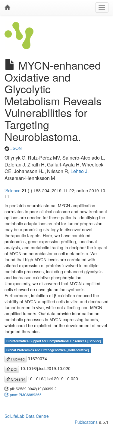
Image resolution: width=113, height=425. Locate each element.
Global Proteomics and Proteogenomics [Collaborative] (47, 350)
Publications (86, 422)
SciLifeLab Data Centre (27, 416)
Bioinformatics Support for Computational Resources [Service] (53, 341)
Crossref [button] (17, 379)
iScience (12, 190)
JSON (15, 148)
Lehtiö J (79, 171)
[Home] (7, 7)
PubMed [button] (17, 358)
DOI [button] (13, 369)
